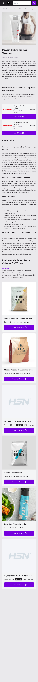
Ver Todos (6, 268)
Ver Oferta (18, 117)
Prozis (16, 57)
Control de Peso (7, 57)
